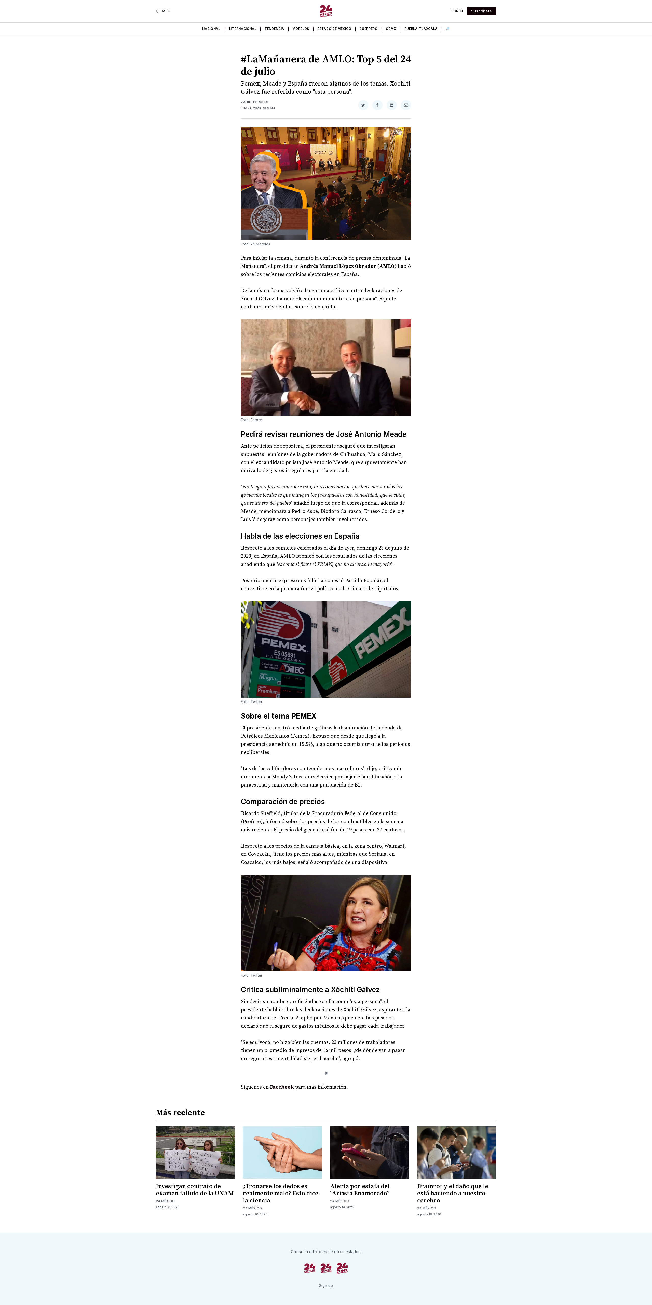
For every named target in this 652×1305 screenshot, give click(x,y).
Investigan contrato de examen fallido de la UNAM (195, 1190)
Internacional (242, 29)
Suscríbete (481, 11)
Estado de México (334, 29)
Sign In (457, 11)
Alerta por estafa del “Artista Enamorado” (360, 1190)
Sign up (326, 1285)
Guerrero (368, 29)
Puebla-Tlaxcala (421, 29)
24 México (165, 1201)
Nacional (211, 29)
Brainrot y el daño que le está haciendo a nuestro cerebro (452, 1193)
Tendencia (274, 29)
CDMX (391, 29)
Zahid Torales (254, 102)
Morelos (300, 29)
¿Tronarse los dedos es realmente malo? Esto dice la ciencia (280, 1193)
